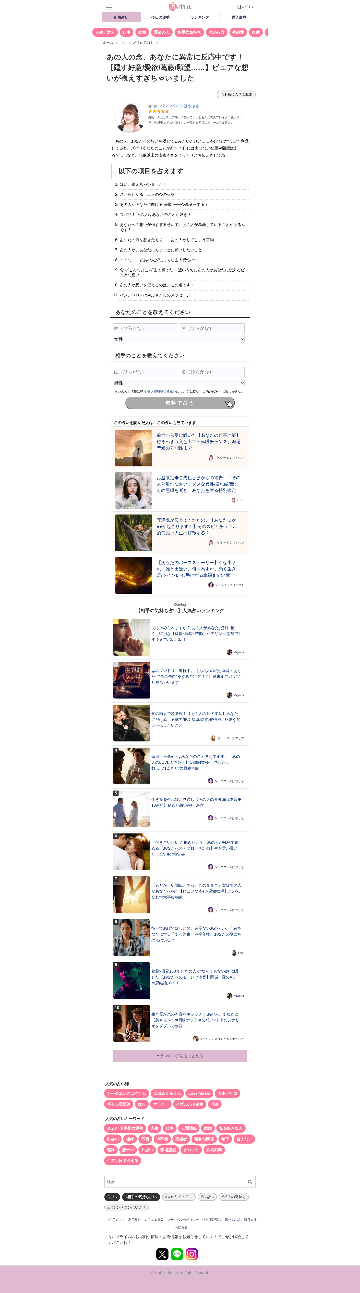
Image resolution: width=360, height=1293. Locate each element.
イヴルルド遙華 (190, 1104)
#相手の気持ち (234, 1197)
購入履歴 (239, 17)
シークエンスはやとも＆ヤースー (222, 1039)
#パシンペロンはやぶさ (126, 1207)
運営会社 (250, 1220)
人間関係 (189, 1128)
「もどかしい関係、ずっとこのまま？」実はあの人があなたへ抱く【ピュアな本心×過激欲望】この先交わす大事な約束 (196, 891)
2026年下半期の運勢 (125, 1128)
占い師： (173, 106)
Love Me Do (199, 1093)
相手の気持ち (189, 32)
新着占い (121, 17)
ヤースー (161, 1104)
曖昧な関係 (204, 1139)
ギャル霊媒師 (119, 1104)
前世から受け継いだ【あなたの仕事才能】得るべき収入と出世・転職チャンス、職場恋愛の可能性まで (198, 441)
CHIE (240, 500)
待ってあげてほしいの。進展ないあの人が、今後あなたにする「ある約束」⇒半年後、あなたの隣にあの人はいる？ (196, 934)
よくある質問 (154, 1220)
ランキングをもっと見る (181, 1056)
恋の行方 (217, 32)
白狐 (241, 953)
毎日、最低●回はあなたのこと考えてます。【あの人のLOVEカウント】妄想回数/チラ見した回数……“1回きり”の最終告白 (195, 762)
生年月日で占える (122, 1161)
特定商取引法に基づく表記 (221, 1220)
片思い (147, 1150)
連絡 (111, 1150)
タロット (191, 1150)
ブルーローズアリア (230, 738)
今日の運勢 (160, 17)
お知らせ (181, 1227)
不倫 (145, 1139)
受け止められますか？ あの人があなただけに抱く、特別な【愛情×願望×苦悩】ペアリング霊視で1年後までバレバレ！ (195, 634)
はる (142, 1104)
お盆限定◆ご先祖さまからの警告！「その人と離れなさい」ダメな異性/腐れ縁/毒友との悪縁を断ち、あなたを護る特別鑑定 (198, 484)
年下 (225, 1139)
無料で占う (180, 403)
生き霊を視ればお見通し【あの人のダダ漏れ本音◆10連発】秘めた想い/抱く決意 (196, 802)
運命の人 (162, 32)
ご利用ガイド (115, 1220)
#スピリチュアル (179, 1197)
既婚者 (181, 1139)
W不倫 (162, 1139)
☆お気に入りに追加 (236, 94)
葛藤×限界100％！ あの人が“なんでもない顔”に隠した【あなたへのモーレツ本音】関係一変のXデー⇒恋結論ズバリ (195, 977)
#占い (112, 1197)
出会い (113, 1139)
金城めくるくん (167, 1093)
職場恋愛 (168, 1150)
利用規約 (134, 1220)
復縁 (256, 32)
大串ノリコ (227, 1093)
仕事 (127, 32)
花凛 (215, 1104)
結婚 (142, 32)
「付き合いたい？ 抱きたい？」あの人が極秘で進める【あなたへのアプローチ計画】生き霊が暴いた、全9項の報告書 (195, 848)
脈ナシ (128, 1150)
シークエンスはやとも (229, 585)
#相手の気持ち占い (141, 1197)
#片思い (207, 1197)
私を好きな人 (231, 1128)
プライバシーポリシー (183, 1220)
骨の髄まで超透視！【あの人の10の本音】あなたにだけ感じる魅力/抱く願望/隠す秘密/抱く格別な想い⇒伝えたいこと (195, 719)
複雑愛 (238, 32)
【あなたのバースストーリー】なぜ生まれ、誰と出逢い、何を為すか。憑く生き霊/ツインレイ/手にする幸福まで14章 (196, 569)
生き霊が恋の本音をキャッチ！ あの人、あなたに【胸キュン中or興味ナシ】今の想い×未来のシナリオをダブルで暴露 (195, 1020)
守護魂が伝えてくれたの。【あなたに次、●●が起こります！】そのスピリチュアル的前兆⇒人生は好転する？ (198, 526)
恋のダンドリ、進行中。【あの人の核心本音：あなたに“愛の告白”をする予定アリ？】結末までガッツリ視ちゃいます (196, 677)
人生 (154, 1128)
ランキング (200, 17)
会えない (244, 1139)
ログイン (247, 7)
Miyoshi (239, 652)
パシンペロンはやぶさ (229, 457)
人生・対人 (105, 32)
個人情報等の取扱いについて (168, 391)
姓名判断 (214, 1150)
